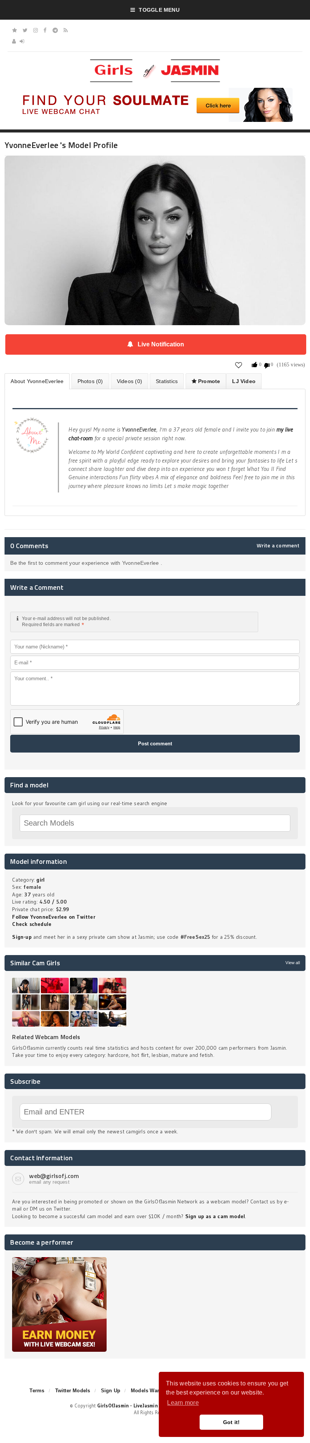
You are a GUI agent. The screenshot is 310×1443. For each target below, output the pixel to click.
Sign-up (21, 936)
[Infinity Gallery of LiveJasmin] (14, 30)
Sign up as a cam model (215, 1216)
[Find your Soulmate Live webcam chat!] (155, 90)
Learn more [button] (182, 1402)
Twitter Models (72, 1390)
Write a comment (278, 545)
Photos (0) (90, 381)
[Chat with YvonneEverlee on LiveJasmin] (155, 166)
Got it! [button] (231, 1422)
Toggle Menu (159, 10)
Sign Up (110, 1390)
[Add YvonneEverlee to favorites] (238, 365)
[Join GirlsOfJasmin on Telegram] (55, 30)
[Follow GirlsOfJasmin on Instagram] (35, 30)
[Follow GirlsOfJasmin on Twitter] (25, 30)
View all (292, 962)
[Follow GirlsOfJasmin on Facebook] (44, 30)
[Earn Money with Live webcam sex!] (59, 1260)
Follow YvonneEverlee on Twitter (53, 916)
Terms (36, 1390)
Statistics (167, 381)
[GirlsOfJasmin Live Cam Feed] (66, 30)
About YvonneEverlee (37, 381)
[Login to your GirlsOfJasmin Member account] (22, 41)
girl (40, 879)
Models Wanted (149, 1390)
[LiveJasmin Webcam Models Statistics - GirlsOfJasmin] (155, 62)
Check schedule (31, 924)
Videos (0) (129, 381)
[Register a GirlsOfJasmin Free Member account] (14, 41)
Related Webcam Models (46, 1036)
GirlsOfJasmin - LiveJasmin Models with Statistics (154, 1405)
